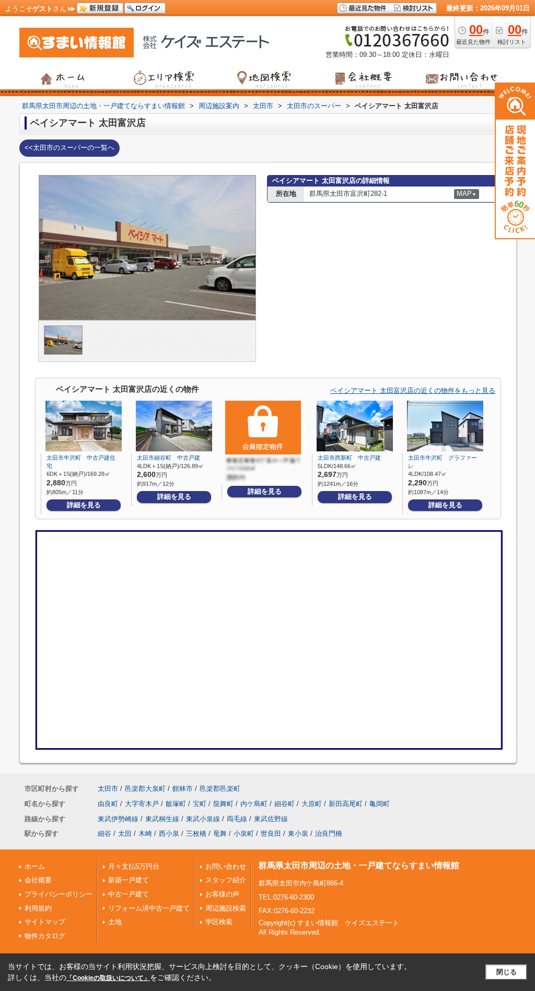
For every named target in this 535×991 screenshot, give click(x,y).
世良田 (271, 833)
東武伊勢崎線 (118, 819)
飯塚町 (176, 804)
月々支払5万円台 (133, 866)
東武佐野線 (271, 819)
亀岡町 (379, 804)
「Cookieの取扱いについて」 (108, 978)
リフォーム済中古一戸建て (149, 908)
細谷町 (284, 804)
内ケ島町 (254, 804)
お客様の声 (222, 894)
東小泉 (298, 833)
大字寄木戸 (142, 804)
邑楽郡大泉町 (145, 788)
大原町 (311, 804)
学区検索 (218, 922)
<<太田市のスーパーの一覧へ (69, 147)
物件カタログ (45, 936)
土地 (115, 922)
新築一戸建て (128, 880)
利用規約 (38, 908)
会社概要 (38, 880)
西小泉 (169, 833)
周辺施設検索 (225, 908)
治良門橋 (328, 833)
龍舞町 (223, 804)
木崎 (145, 833)
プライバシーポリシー (58, 894)
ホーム (35, 866)
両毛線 (237, 819)
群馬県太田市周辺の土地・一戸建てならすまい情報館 (359, 865)
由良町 (108, 804)
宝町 (199, 804)
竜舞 (220, 833)
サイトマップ (45, 922)
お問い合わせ (225, 866)
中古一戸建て (128, 894)
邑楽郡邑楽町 (220, 788)
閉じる (506, 972)
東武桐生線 (162, 819)
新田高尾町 (346, 804)
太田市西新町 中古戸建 (349, 457)
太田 (125, 833)
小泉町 (244, 833)
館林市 (182, 788)
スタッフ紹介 (225, 880)
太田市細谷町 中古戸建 (168, 457)
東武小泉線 (203, 819)
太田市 (108, 788)
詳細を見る (84, 505)
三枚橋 (196, 833)
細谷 (104, 833)
